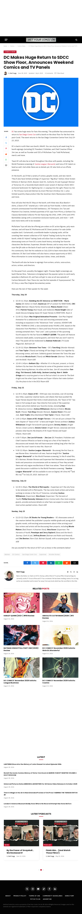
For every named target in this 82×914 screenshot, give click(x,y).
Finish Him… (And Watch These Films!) (58, 851)
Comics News (10, 52)
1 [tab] (39, 870)
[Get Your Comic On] (41, 39)
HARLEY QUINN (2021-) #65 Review (19, 616)
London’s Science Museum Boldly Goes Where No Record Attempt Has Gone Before (37, 804)
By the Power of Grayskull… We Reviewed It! (20, 851)
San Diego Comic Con (27, 134)
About (8, 896)
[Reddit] (6, 154)
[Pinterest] (6, 148)
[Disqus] (41, 721)
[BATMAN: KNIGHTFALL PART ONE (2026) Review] (22, 635)
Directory (69, 896)
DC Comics (16, 554)
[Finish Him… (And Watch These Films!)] (60, 833)
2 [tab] (41, 870)
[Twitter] (6, 142)
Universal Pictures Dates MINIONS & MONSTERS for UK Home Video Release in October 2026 (40, 784)
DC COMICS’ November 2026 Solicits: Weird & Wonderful (58, 649)
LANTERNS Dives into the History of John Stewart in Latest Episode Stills (32, 764)
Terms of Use (34, 896)
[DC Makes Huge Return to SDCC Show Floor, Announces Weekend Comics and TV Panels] (41, 102)
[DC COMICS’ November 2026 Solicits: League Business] (22, 667)
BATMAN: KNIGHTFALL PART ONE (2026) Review (21, 649)
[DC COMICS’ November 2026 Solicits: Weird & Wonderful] (60, 635)
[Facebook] (6, 137)
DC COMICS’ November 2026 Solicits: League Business (20, 681)
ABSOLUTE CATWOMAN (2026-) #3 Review (58, 617)
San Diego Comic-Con (29, 554)
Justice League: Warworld (45, 164)
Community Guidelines (52, 896)
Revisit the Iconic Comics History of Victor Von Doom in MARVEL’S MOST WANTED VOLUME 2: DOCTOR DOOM (40, 774)
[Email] (6, 165)
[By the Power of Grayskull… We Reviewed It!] (21, 833)
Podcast (47, 845)
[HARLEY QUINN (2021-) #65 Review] (22, 603)
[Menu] (6, 39)
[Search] (76, 39)
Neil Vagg (13, 73)
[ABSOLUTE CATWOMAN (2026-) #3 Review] (60, 603)
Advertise (47, 899)
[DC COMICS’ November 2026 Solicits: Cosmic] (60, 667)
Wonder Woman (54, 554)
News (7, 845)
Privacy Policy (19, 896)
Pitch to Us (35, 899)
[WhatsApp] (6, 159)
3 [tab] (43, 870)
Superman (42, 554)
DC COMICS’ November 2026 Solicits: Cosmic (58, 681)
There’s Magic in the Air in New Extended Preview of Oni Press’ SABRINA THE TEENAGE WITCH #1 (40, 794)
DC (13, 131)
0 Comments (49, 73)
